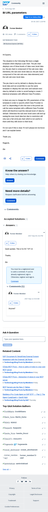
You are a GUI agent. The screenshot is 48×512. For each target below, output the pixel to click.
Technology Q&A (10, 9)
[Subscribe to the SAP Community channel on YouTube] (26, 481)
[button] (29, 34)
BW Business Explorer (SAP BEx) (13, 44)
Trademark (12, 500)
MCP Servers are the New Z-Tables (16, 387)
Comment (40, 159)
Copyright (12, 494)
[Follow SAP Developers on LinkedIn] (30, 481)
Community (15, 3)
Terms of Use (36, 488)
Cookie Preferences (12, 507)
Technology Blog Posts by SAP (16, 400)
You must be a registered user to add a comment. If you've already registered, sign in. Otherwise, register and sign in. (22, 273)
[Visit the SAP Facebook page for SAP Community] (18, 481)
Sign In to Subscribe (33, 17)
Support (36, 500)
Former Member (16, 28)
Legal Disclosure (36, 494)
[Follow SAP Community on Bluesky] (22, 481)
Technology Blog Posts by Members (18, 362)
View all (6, 469)
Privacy (12, 488)
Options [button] (44, 17)
